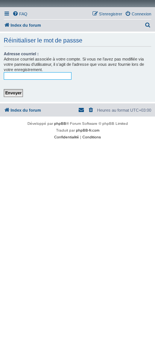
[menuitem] (19, 13)
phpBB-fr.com (87, 130)
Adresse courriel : (21, 54)
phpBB (60, 123)
